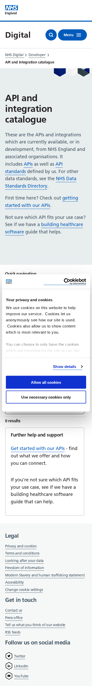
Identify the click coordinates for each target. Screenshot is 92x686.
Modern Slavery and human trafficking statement (45, 575)
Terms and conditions (22, 553)
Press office (13, 618)
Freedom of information (24, 567)
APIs (28, 164)
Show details (64, 366)
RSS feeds (12, 632)
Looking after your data (24, 560)
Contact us (13, 610)
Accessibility (14, 582)
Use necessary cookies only (46, 397)
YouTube (21, 676)
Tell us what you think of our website (35, 625)
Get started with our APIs (38, 448)
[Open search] (51, 35)
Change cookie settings (24, 590)
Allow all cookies (46, 382)
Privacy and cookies (20, 546)
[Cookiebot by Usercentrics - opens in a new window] (65, 281)
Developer (37, 54)
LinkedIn (21, 666)
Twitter (19, 656)
